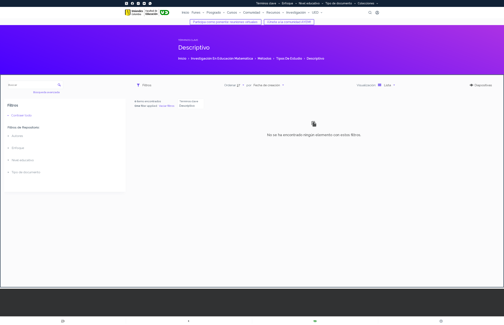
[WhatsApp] (150, 3)
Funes (196, 12)
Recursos (273, 12)
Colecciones (366, 3)
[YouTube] (144, 3)
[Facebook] (132, 3)
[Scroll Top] (441, 321)
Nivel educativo (309, 3)
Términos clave (266, 3)
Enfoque (287, 3)
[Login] (377, 12)
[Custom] (62, 321)
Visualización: (367, 85)
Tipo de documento (338, 3)
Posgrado (214, 12)
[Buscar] (370, 12)
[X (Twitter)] (126, 3)
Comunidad (251, 12)
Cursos (232, 12)
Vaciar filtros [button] (166, 105)
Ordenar (230, 85)
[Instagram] (138, 3)
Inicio (185, 12)
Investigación (296, 12)
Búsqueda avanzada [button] (46, 92)
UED (315, 12)
